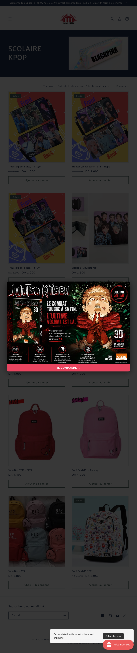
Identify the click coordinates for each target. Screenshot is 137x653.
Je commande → (69, 367)
